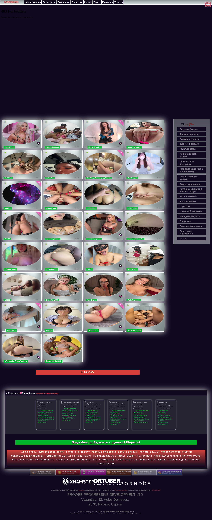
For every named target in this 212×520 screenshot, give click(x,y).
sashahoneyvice (94, 239)
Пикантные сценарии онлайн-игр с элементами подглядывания (117, 405)
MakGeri (8, 178)
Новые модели (33, 2)
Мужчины (107, 2)
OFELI (89, 269)
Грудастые (185, 221)
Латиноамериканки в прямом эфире (191, 190)
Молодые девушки (190, 216)
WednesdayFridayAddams (16, 361)
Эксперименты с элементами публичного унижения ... (44, 405)
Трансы (118, 2)
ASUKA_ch (132, 178)
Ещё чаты (89, 372)
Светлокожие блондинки (187, 162)
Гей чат (183, 238)
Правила (82, 490)
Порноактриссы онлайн (188, 155)
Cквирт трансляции (190, 184)
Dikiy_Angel (94, 147)
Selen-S (49, 330)
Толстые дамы (188, 149)
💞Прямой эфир (28, 393)
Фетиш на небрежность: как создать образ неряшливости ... (92, 405)
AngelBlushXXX (134, 330)
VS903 (7, 300)
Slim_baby (91, 208)
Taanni (8, 208)
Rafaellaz (49, 178)
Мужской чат (106, 464)
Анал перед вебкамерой (186, 232)
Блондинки (63, 2)
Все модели (49, 2)
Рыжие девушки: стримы (189, 177)
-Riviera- (92, 330)
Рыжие (88, 2)
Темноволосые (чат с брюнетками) (191, 170)
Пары (96, 2)
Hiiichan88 (132, 208)
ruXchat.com (12, 393)
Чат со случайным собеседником (42, 452)
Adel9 (7, 239)
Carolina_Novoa (52, 239)
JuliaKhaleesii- (134, 300)
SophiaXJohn (51, 269)
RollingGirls (51, 208)
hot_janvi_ (132, 269)
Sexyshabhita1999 (53, 361)
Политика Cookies (121, 490)
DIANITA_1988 (52, 300)
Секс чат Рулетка (189, 129)
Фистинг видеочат (190, 134)
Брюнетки (76, 2)
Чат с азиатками (188, 196)
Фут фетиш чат (188, 201)
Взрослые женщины (191, 226)
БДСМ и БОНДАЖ (189, 144)
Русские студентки (190, 139)
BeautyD (10, 330)
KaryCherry (91, 300)
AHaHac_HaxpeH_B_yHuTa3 (98, 178)
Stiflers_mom (10, 269)
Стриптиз (185, 206)
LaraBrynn (9, 147)
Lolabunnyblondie (135, 239)
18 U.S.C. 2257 (156, 490)
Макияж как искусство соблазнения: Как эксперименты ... (164, 405)
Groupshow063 (52, 147)
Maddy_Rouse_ (134, 147)
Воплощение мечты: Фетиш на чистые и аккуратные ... (70, 404)
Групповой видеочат (191, 211)
